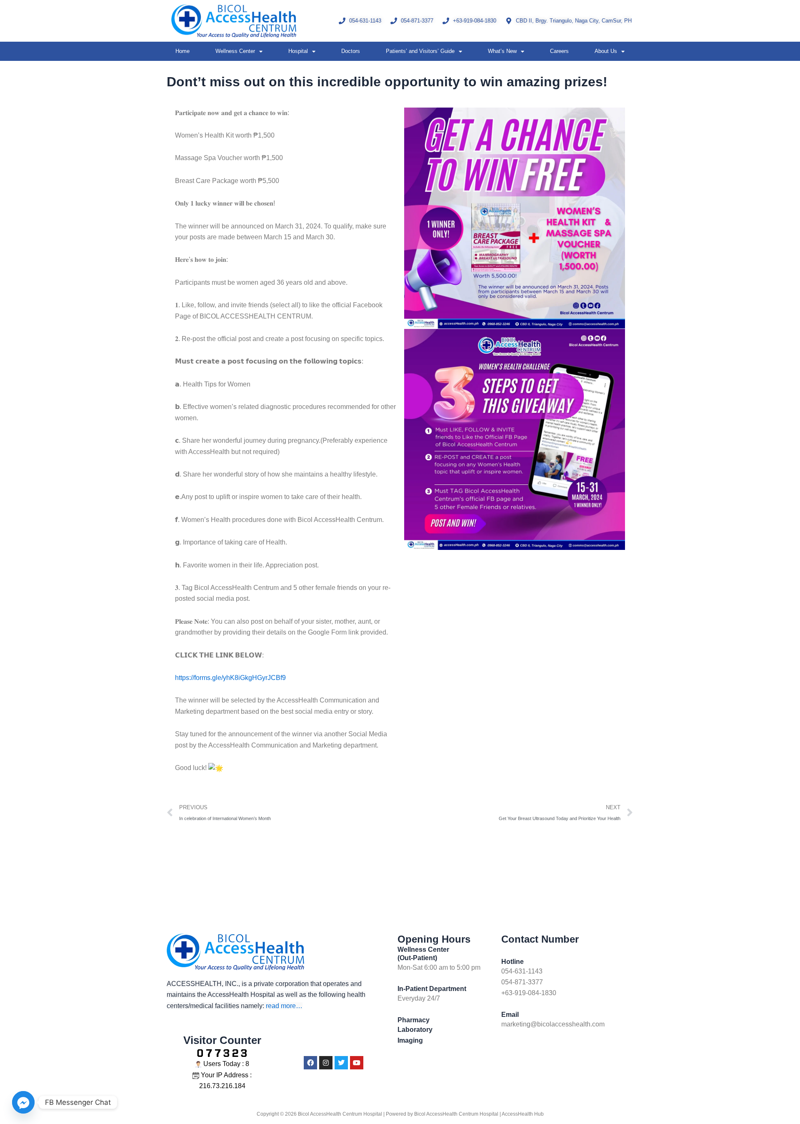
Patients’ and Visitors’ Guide (420, 51)
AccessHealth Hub (523, 1114)
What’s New (502, 51)
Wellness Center (235, 51)
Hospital (298, 51)
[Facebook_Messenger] (23, 1102)
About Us (606, 51)
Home (182, 51)
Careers (559, 51)
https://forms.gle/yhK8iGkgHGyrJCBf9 (230, 677)
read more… (284, 1005)
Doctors (350, 51)
